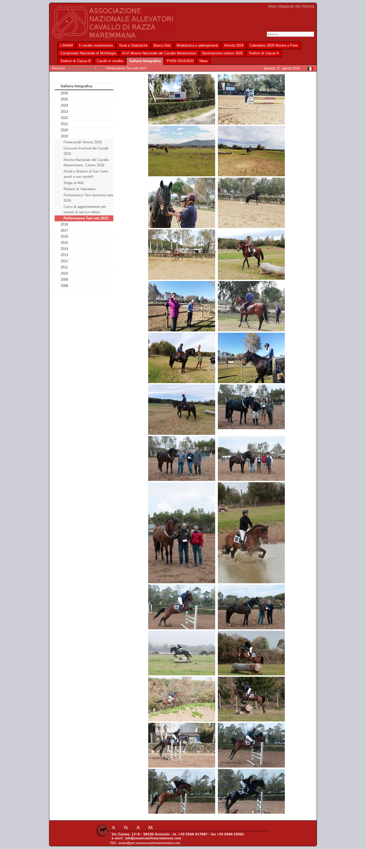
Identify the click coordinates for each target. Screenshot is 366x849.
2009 (64, 280)
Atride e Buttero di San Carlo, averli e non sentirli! (86, 174)
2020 (64, 130)
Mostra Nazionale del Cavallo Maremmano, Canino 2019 (86, 162)
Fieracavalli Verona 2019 (83, 142)
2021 (64, 124)
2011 (64, 267)
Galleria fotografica (80, 68)
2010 (64, 273)
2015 (64, 243)
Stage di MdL (74, 183)
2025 (64, 99)
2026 (64, 93)
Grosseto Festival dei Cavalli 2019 (86, 151)
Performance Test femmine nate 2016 (88, 198)
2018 (64, 224)
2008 (64, 286)
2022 (64, 118)
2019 (100, 68)
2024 (64, 105)
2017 (64, 231)
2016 (64, 236)
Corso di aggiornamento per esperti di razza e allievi (85, 209)
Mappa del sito (289, 6)
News (272, 6)
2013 (64, 255)
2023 (64, 112)
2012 (64, 261)
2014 (64, 249)
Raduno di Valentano (79, 189)
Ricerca (308, 6)
